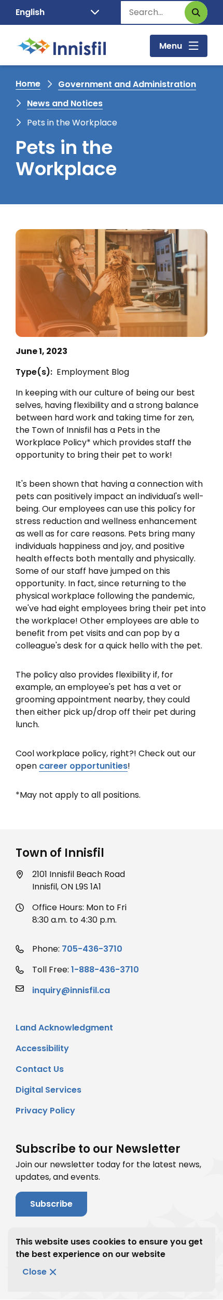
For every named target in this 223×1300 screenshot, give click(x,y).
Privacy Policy (45, 1111)
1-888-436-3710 (105, 970)
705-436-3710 (92, 949)
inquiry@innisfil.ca (71, 990)
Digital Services (48, 1090)
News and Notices (65, 103)
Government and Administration (127, 84)
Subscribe (51, 1204)
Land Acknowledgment (64, 1028)
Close (34, 1272)
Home (28, 84)
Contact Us (40, 1069)
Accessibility (42, 1048)
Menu (170, 46)
